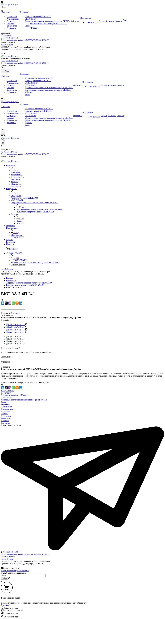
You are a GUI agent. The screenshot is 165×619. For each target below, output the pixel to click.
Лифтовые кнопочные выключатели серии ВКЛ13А (48, 21)
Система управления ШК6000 (38, 16)
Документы (12, 26)
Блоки (27, 26)
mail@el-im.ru (7, 45)
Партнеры (11, 21)
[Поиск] (2, 10)
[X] (6, 303)
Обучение (75, 21)
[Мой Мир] (20, 303)
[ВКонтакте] (2, 303)
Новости (118, 21)
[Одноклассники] (17, 303)
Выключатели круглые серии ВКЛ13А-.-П (48, 23)
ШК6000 (33, 28)
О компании (12, 16)
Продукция (24, 12)
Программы (85, 18)
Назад (16, 170)
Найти (4, 578)
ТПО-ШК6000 (91, 22)
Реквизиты (11, 28)
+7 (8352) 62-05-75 (10, 38)
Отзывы (10, 23)
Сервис (102, 21)
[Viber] (9, 303)
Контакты (110, 21)
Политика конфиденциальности (15, 570)
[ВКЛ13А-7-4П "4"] (16, 325)
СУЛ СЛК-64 (30, 19)
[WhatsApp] (13, 303)
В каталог (5, 605)
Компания (5, 12)
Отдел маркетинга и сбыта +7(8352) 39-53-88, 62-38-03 (25, 40)
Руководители (13, 19)
